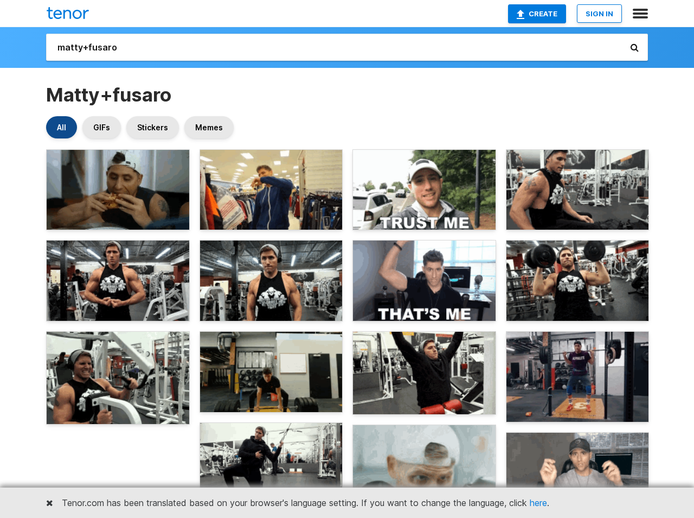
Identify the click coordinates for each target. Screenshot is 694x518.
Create (543, 13)
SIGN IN (599, 13)
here (538, 502)
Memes (209, 127)
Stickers (152, 127)
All (61, 127)
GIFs (101, 127)
